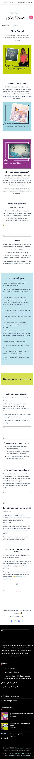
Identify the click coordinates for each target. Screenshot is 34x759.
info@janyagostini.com (12, 672)
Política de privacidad (10, 701)
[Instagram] (22, 621)
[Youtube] (19, 621)
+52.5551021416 (10, 669)
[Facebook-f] (15, 621)
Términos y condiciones (11, 696)
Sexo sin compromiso (16, 734)
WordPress (11, 756)
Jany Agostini (15, 17)
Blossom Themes (19, 753)
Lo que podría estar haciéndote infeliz (20, 725)
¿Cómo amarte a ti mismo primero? (21, 714)
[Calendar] (11, 621)
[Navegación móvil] (31, 17)
